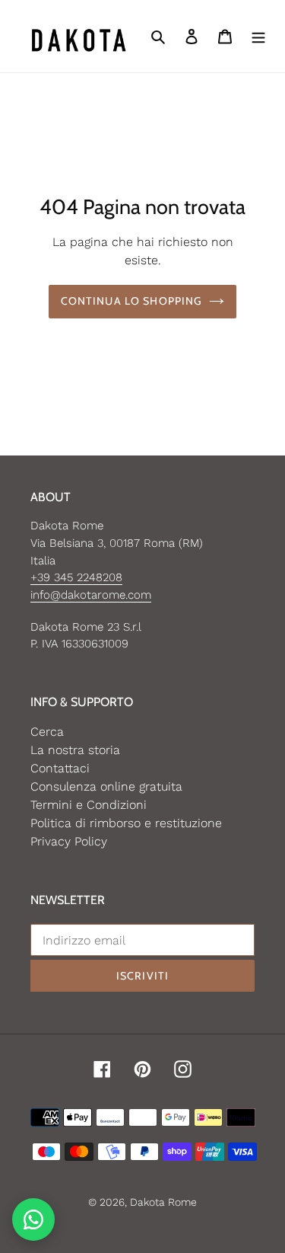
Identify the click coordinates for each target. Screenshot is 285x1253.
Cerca (47, 731)
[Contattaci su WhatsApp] (33, 1219)
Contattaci (60, 768)
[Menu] (258, 36)
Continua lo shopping (131, 301)
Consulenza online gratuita (106, 786)
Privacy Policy (68, 841)
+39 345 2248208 (76, 577)
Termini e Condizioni (88, 805)
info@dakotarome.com (90, 595)
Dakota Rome (163, 1202)
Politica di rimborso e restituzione (126, 823)
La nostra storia (75, 750)
